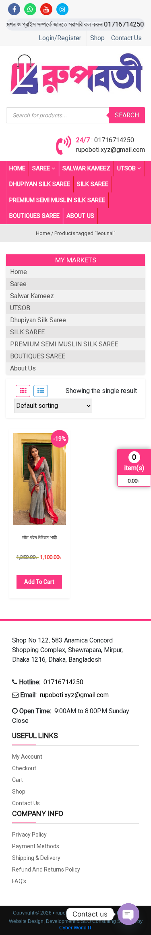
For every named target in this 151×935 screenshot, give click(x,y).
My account (27, 756)
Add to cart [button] (39, 582)
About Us (80, 215)
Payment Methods (35, 846)
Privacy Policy (29, 834)
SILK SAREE (92, 184)
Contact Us (126, 38)
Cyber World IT (75, 928)
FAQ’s (19, 881)
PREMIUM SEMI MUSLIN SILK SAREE (57, 200)
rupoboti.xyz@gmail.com (110, 149)
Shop (97, 38)
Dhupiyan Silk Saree (39, 184)
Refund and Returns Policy (46, 869)
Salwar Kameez (86, 168)
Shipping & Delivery (36, 858)
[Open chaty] (128, 914)
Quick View (39, 483)
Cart (17, 780)
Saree (41, 168)
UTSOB (126, 168)
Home (17, 168)
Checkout (24, 768)
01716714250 (114, 140)
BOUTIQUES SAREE (34, 215)
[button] (75, 650)
